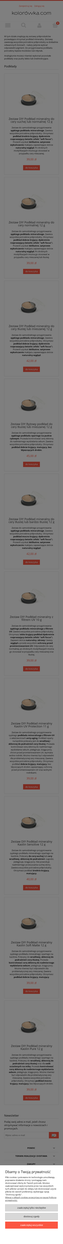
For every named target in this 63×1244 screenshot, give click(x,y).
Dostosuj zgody (32, 1216)
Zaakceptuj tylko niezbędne (31, 1207)
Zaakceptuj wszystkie (31, 1225)
